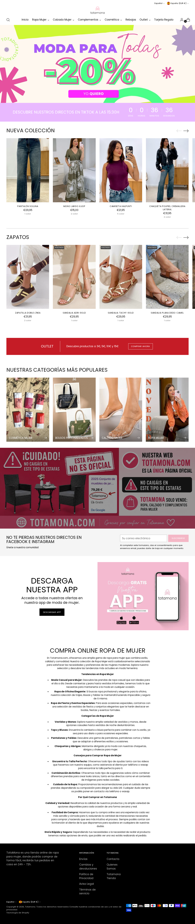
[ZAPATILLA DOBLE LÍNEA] (27, 277)
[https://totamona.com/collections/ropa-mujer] (97, 64)
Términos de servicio (87, 891)
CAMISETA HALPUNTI (121, 206)
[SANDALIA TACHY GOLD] (120, 277)
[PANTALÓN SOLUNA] (27, 170)
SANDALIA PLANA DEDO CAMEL (167, 312)
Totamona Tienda (114, 876)
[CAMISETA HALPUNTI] (120, 170)
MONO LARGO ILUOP (74, 206)
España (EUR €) (178, 3)
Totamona (30, 906)
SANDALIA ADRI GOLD (74, 312)
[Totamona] (97, 10)
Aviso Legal (86, 884)
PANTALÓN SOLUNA (27, 206)
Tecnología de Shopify (17, 912)
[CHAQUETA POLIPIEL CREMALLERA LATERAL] (167, 170)
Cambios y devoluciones (88, 866)
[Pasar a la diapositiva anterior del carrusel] (179, 130)
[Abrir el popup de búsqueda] (8, 20)
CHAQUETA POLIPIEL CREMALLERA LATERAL (167, 208)
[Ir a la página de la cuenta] (180, 20)
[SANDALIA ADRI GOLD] (74, 277)
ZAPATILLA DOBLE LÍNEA (28, 312)
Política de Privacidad (86, 876)
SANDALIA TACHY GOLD (121, 312)
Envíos (83, 859)
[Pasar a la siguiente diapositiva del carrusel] (186, 130)
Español (158, 3)
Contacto (113, 859)
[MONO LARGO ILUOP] (74, 170)
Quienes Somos (112, 866)
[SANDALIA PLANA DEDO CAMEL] (167, 277)
